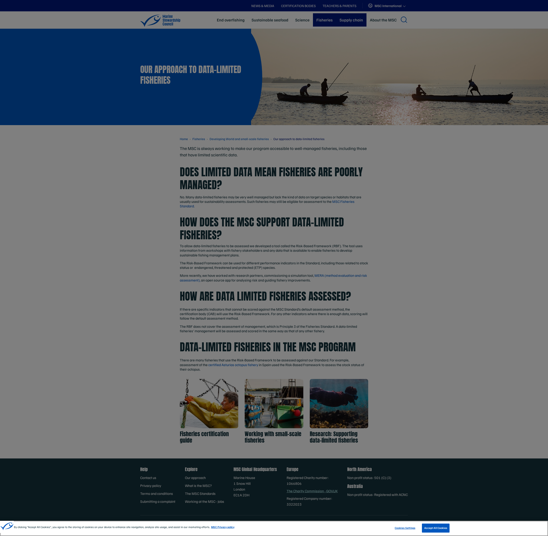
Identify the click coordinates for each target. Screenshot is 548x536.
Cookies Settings (405, 528)
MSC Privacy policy (222, 527)
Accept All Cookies (435, 528)
